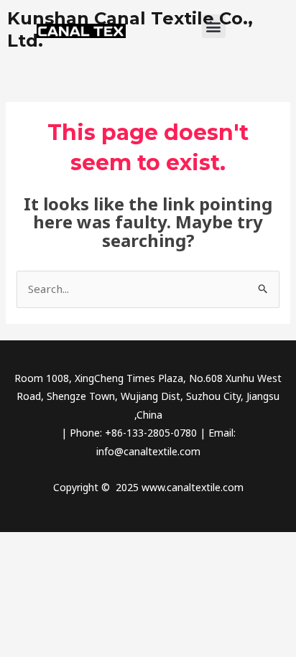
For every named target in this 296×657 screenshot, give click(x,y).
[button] (214, 26)
